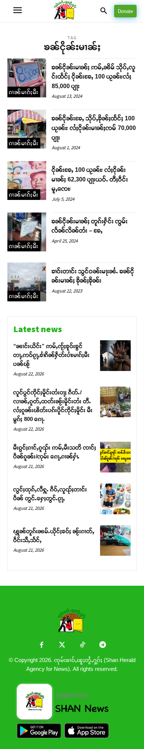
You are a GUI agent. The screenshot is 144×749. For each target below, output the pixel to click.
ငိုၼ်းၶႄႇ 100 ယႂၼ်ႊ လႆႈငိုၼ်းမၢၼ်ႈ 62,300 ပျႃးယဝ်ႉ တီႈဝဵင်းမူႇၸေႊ (90, 179)
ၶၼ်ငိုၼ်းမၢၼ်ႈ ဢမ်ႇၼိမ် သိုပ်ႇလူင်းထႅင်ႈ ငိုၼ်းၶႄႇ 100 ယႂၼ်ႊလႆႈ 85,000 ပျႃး (94, 76)
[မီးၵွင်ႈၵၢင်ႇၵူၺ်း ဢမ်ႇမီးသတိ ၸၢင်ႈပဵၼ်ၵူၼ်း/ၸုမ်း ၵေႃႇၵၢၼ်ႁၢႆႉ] (115, 457)
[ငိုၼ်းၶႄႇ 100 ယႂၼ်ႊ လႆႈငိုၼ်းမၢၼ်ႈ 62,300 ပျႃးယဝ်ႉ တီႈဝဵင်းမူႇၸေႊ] (26, 180)
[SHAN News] (72, 11)
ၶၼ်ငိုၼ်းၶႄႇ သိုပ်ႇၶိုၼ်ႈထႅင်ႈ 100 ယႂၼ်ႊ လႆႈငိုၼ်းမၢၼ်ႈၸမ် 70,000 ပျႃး (94, 127)
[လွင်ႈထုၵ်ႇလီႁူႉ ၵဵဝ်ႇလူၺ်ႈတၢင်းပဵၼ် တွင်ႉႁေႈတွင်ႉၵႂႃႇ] (115, 499)
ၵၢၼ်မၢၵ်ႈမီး (24, 92)
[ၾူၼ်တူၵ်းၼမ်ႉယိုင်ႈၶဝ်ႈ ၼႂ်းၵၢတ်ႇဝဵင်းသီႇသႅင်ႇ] (115, 540)
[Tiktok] (82, 645)
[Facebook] (41, 645)
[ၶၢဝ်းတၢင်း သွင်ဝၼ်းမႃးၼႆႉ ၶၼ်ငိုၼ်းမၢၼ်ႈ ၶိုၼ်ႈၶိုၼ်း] (26, 282)
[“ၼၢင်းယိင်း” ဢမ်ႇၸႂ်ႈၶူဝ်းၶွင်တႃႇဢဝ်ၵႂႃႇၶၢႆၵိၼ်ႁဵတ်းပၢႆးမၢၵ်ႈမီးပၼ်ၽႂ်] (115, 355)
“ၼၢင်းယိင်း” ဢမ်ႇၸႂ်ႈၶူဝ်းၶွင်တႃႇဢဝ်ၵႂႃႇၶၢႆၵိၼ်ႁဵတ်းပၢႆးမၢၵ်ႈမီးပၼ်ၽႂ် (51, 355)
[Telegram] (102, 645)
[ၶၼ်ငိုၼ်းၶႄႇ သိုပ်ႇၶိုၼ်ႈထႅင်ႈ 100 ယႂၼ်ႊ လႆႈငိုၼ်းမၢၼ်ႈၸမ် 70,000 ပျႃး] (26, 129)
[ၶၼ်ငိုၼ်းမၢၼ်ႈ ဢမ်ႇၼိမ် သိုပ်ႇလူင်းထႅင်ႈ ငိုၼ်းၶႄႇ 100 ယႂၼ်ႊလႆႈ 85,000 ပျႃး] (26, 77)
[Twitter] (62, 645)
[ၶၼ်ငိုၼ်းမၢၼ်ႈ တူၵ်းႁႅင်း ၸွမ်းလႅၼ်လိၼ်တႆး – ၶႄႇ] (26, 232)
